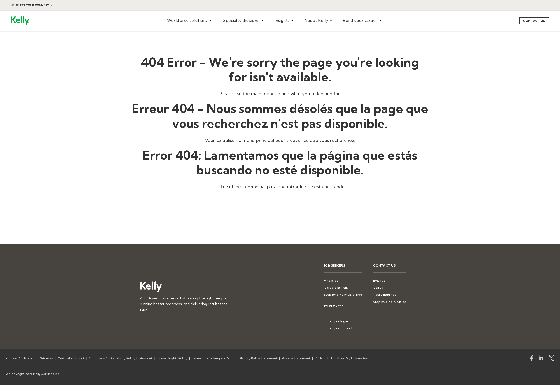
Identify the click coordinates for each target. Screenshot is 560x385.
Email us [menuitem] (379, 281)
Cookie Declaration (21, 358)
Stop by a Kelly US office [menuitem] (343, 295)
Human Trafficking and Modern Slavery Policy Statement (234, 358)
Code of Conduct (71, 358)
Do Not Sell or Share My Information (342, 358)
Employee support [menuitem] (338, 328)
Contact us (534, 21)
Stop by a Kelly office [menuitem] (389, 302)
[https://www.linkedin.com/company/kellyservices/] (541, 359)
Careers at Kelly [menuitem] (336, 288)
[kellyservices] (531, 359)
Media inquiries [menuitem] (384, 295)
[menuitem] (189, 21)
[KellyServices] (551, 359)
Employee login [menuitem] (336, 321)
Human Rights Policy (172, 358)
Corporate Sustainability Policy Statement (120, 358)
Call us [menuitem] (378, 288)
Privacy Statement (296, 358)
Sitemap (46, 358)
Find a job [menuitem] (331, 281)
